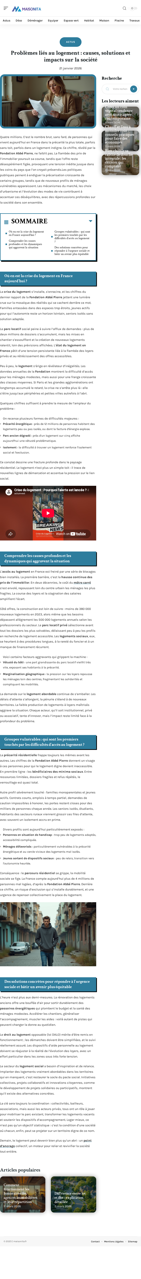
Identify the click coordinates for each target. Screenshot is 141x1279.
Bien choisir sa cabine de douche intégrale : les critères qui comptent (119, 158)
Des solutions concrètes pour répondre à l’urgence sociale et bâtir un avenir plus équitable (72, 251)
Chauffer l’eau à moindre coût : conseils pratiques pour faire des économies (119, 134)
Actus (70, 41)
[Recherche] (124, 8)
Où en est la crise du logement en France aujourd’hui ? (26, 233)
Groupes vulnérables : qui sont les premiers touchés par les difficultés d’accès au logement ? (72, 237)
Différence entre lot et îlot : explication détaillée (70, 1197)
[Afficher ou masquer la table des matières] (70, 222)
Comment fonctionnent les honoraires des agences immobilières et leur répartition (20, 1193)
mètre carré (82, 582)
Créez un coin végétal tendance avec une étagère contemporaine (118, 112)
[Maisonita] (26, 8)
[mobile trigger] (7, 8)
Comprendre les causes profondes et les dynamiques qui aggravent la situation (25, 244)
